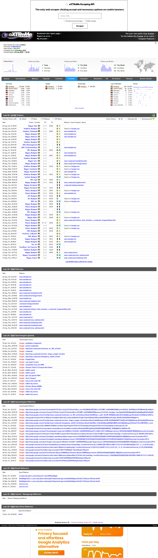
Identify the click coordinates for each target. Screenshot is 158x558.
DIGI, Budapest (32, 231)
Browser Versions (146, 78)
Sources (6, 78)
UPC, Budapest (32, 150)
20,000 (13, 115)
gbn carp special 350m (33, 375)
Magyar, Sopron (32, 258)
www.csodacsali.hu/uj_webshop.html (76, 255)
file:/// (20, 514)
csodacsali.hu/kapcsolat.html (74, 185)
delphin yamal (30, 370)
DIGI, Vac (34, 201)
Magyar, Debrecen (31, 137)
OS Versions (116, 78)
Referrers (35, 78)
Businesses (147, 119)
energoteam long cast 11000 (34, 365)
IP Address (46, 119)
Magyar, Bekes (32, 217)
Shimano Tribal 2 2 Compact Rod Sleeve (38, 367)
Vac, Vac (34, 244)
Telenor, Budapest (31, 190)
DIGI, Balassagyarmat (30, 145)
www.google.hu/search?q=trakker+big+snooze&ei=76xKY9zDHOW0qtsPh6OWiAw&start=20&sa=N (57, 458)
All (121, 119)
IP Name (34, 119)
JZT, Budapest (32, 196)
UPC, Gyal (33, 180)
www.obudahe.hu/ (70, 131)
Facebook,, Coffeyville (29, 233)
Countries (71, 78)
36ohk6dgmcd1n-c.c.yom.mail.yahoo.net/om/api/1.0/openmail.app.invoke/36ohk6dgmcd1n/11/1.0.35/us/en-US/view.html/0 (59, 478)
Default (23, 119)
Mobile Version (98, 522)
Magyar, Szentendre (30, 169)
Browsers (129, 78)
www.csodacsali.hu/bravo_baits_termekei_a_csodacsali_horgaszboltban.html (90, 220)
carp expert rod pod (32, 362)
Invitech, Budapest (31, 177)
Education (132, 119)
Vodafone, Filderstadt (30, 131)
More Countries (79, 108)
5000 (13, 269)
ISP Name (57, 119)
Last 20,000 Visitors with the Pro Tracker (79, 261)
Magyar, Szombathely (30, 255)
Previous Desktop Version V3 (81, 522)
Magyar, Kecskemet (30, 172)
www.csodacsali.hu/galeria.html (74, 182)
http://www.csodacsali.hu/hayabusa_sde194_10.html (42, 356)
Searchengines (20, 78)
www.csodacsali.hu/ (70, 252)
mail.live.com (23, 484)
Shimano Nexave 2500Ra (33, 386)
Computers (83, 78)
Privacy (155, 525)
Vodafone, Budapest (30, 128)
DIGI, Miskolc (32, 236)
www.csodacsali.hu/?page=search (75, 163)
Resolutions (98, 78)
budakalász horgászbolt (33, 343)
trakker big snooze (31, 383)
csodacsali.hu (15, 46)
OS (107, 78)
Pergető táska (30, 359)
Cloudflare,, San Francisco (28, 247)
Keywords (46, 78)
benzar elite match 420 (32, 381)
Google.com (75, 128)
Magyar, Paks (32, 126)
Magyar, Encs (32, 161)
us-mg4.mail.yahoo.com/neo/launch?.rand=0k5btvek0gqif (38, 476)
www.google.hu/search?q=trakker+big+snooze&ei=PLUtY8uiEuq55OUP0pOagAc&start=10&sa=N (57, 460)
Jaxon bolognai (30, 378)
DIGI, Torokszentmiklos (29, 147)
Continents (59, 78)
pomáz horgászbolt (31, 346)
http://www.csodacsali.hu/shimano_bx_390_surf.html (43, 348)
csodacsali (29, 351)
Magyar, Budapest (31, 134)
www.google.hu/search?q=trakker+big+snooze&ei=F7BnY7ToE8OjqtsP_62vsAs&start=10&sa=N (57, 450)
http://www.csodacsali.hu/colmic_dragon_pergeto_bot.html (45, 354)
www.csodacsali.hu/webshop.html (75, 161)
